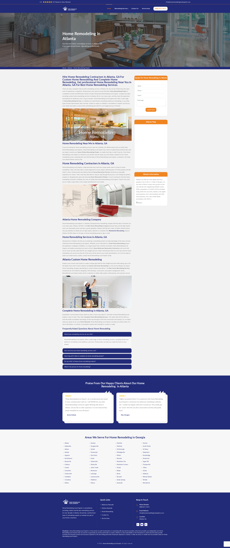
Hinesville (94, 464)
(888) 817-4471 (160, 8)
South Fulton (147, 446)
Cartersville (68, 473)
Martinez (119, 446)
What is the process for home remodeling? (77, 367)
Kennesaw (94, 470)
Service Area (146, 8)
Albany (67, 443)
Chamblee (68, 476)
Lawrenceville (95, 476)
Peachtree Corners (122, 464)
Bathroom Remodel (108, 504)
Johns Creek (94, 467)
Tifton (145, 467)
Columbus (68, 480)
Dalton (67, 483)
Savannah (119, 483)
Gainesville (94, 461)
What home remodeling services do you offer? (78, 334)
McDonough (120, 449)
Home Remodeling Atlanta (82, 68)
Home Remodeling (107, 511)
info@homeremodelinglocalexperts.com (178, 2)
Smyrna (145, 443)
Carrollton (68, 470)
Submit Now (151, 109)
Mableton (94, 480)
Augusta (67, 455)
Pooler (119, 467)
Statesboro (146, 452)
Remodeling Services (121, 8)
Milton (119, 455)
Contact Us (134, 8)
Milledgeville (121, 452)
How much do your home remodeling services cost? (80, 350)
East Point (94, 455)
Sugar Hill (146, 461)
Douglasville (94, 446)
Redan (119, 470)
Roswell (119, 476)
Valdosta (145, 473)
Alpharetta (68, 446)
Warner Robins (147, 476)
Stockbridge (146, 455)
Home (109, 8)
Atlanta (70, 68)
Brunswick (68, 461)
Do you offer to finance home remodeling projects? (80, 361)
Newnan (119, 458)
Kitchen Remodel (107, 508)
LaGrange (93, 473)
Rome (118, 473)
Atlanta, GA (142, 519)
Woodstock (146, 483)
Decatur (93, 443)
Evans (92, 458)
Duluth (93, 449)
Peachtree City (121, 461)
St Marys (145, 449)
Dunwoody (94, 452)
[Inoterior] (69, 8)
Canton (67, 467)
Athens (67, 449)
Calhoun (67, 464)
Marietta (119, 443)
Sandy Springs (121, 480)
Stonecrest (146, 458)
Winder (145, 480)
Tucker (145, 470)
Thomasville (146, 464)
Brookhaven (68, 458)
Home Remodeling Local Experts (111, 543)
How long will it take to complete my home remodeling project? (84, 356)
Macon (93, 483)
